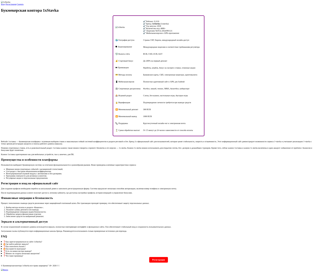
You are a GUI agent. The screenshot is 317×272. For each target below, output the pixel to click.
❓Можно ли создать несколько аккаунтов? (21, 253)
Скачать (20, 4)
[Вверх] (4, 270)
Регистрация (11, 4)
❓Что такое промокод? (13, 256)
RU (58, 266)
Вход (3, 4)
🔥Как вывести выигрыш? (14, 249)
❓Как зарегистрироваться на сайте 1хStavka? (22, 242)
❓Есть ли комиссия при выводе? (17, 251)
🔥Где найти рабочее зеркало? (16, 244)
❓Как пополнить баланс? (14, 246)
